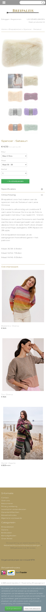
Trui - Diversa (7, 394)
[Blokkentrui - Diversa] (23, 296)
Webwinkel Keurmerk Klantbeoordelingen (22, 545)
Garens (4, 530)
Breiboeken (6, 532)
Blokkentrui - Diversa (10, 326)
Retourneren (7, 503)
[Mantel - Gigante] (23, 433)
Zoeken (42, 3)
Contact (5, 497)
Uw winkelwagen (36, 19)
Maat (3, 160)
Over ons (5, 500)
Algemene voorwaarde (11, 518)
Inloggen (5, 19)
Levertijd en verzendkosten (13, 509)
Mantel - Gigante (8, 463)
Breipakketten (15, 29)
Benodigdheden (8, 535)
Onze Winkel (6, 538)
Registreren (16, 19)
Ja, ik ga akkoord (13, 608)
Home (4, 29)
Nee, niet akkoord (32, 608)
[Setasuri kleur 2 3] (23, 53)
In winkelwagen (16, 181)
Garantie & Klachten (10, 512)
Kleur (3, 152)
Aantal (4, 169)
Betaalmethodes (9, 515)
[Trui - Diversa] (23, 364)
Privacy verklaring (9, 506)
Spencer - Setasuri (32, 29)
